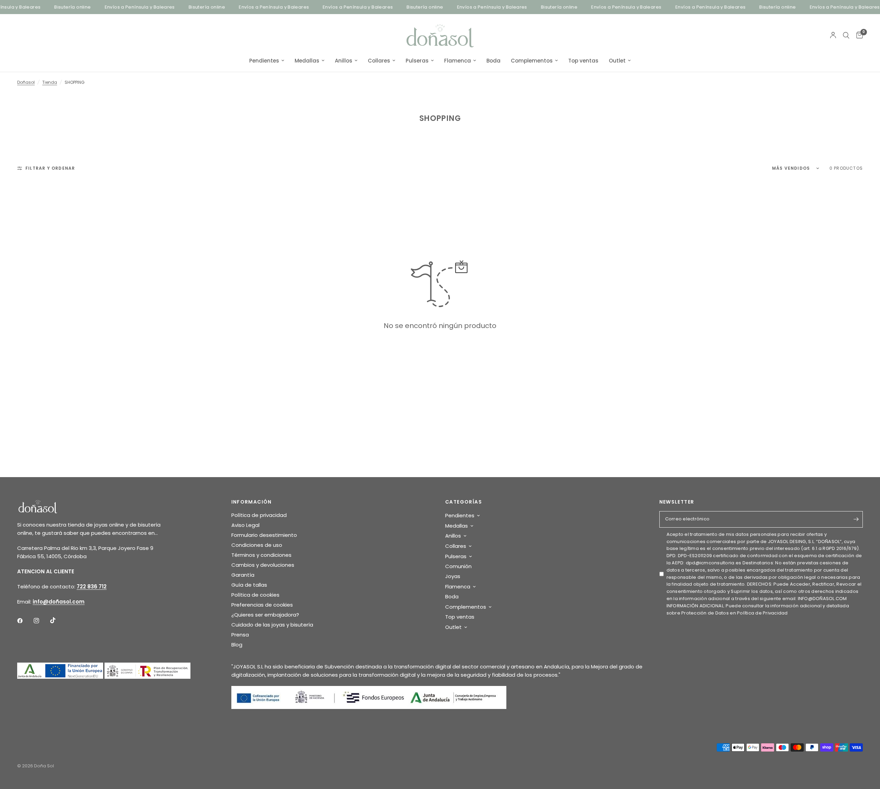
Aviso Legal (245, 525)
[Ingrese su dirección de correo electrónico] (856, 519)
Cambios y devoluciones (262, 564)
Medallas (307, 60)
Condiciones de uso (256, 545)
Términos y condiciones (261, 555)
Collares (379, 60)
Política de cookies (255, 594)
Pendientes (264, 60)
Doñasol (26, 82)
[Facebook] (24, 620)
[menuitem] (266, 60)
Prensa (240, 634)
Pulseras (417, 60)
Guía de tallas (249, 584)
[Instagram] (41, 620)
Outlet (617, 60)
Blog (236, 644)
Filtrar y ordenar (50, 168)
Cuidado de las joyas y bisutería (272, 624)
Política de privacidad (259, 515)
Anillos (343, 60)
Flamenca (457, 60)
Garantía (242, 574)
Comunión (458, 566)
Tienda (49, 82)
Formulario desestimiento (264, 535)
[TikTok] (57, 620)
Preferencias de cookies (262, 604)
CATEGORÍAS (463, 501)
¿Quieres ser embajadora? (265, 614)
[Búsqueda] (846, 35)
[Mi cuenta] (833, 35)
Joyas (452, 576)
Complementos (532, 60)
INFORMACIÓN (251, 501)
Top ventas (583, 60)
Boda (493, 60)
